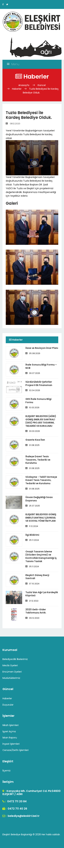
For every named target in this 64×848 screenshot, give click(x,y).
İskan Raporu (9, 737)
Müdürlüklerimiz (11, 678)
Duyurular (7, 704)
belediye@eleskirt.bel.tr (23, 816)
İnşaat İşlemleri (11, 743)
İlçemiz (6, 770)
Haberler (16, 88)
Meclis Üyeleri (10, 665)
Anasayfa (24, 85)
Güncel (41, 85)
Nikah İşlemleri (10, 725)
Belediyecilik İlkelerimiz (15, 659)
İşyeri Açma (9, 731)
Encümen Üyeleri (12, 671)
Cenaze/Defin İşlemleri (15, 750)
